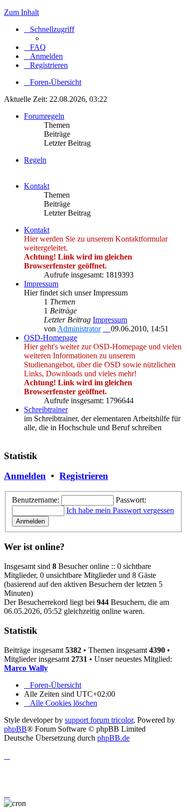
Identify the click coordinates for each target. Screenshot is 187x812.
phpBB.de (113, 738)
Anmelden (25, 476)
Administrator (79, 328)
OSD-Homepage (50, 337)
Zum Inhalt (21, 12)
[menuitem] (35, 47)
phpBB (15, 729)
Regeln (35, 160)
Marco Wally (26, 668)
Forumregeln (44, 116)
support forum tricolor (99, 720)
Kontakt (36, 186)
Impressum (41, 283)
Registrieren (83, 476)
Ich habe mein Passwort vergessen (120, 510)
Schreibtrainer (46, 409)
